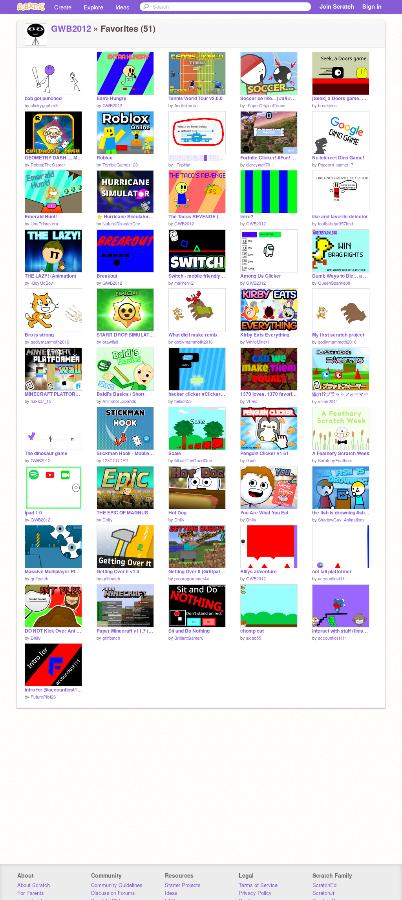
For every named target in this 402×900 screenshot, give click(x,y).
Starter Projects (183, 885)
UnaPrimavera (44, 223)
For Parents (30, 892)
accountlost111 (332, 578)
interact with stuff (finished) (340, 630)
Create (62, 7)
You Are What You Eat (264, 512)
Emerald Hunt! (41, 216)
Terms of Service (258, 885)
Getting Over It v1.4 (118, 571)
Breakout (107, 276)
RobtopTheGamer (48, 164)
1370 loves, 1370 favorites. (269, 394)
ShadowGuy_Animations (341, 519)
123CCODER (115, 460)
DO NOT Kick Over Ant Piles (53, 630)
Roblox (104, 157)
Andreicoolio (185, 105)
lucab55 (253, 638)
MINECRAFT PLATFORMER (53, 394)
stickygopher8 (44, 105)
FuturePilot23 (43, 696)
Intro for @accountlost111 (53, 689)
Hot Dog (177, 512)
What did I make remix (193, 334)
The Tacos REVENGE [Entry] (197, 216)
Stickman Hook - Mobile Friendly (125, 453)
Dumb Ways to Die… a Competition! (340, 276)
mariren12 (184, 283)
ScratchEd (324, 885)
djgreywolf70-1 (260, 164)
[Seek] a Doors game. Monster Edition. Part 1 (340, 98)
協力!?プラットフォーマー (340, 394)
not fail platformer (332, 571)
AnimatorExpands (119, 401)
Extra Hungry (111, 98)
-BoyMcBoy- (43, 283)
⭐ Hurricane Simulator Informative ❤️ (125, 216)
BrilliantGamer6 (188, 638)
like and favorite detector (340, 216)
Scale (174, 453)
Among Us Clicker (260, 276)
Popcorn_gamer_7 (335, 164)
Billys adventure (258, 571)
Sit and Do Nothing (189, 630)
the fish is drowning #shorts (340, 512)
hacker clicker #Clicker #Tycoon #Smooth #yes (197, 394)
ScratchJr (323, 892)
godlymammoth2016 (50, 341)
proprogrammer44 (191, 578)
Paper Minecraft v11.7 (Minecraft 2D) (125, 630)
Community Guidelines (117, 885)
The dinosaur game (46, 453)
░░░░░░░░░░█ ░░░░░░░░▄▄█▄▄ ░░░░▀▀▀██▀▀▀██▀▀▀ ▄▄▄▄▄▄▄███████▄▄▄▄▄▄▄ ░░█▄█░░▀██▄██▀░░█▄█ (197, 157)
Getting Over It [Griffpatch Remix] (197, 571)
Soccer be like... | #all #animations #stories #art (269, 98)
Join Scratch (337, 6)
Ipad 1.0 (33, 512)
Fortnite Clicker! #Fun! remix (269, 157)
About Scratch (33, 885)
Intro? (246, 216)
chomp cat (252, 630)
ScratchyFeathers (335, 460)
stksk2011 (328, 401)
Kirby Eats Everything (264, 334)
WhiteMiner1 (258, 341)
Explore (93, 7)
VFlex (251, 401)
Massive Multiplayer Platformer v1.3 (53, 571)
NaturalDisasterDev (121, 223)
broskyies (327, 105)
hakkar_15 (41, 401)
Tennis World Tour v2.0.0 (195, 98)
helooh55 (183, 401)
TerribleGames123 (120, 164)
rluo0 (251, 460)
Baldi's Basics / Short (120, 394)
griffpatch (39, 578)
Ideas (122, 7)
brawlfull (110, 341)
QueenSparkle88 (334, 283)
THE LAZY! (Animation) (50, 276)
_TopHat (182, 164)
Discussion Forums (113, 892)
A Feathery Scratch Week (340, 453)
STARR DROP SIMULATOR (125, 334)
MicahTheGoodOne (193, 460)
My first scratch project (338, 334)
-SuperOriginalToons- (266, 105)
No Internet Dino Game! (338, 157)
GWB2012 (71, 28)
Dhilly (107, 519)
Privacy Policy (255, 892)
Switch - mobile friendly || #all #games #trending (197, 276)
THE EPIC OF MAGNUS (122, 512)
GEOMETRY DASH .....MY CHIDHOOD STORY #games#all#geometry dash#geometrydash (53, 157)
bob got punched (43, 98)
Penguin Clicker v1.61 (264, 453)
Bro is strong (39, 334)
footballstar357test (335, 223)
